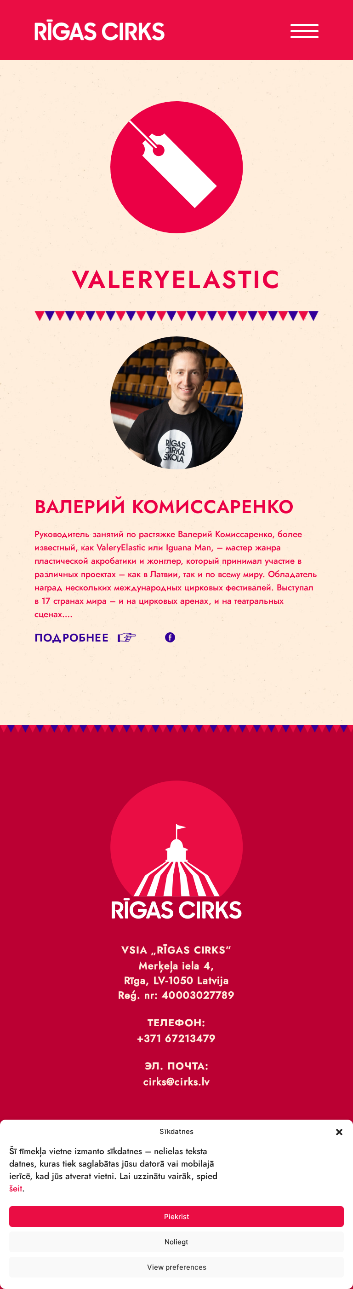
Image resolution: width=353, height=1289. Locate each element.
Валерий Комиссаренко (164, 506)
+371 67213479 (176, 1038)
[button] (339, 1131)
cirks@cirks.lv (176, 1081)
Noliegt (176, 1241)
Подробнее (71, 638)
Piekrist (176, 1216)
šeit (15, 1188)
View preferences (176, 1267)
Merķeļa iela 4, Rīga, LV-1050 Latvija (176, 973)
